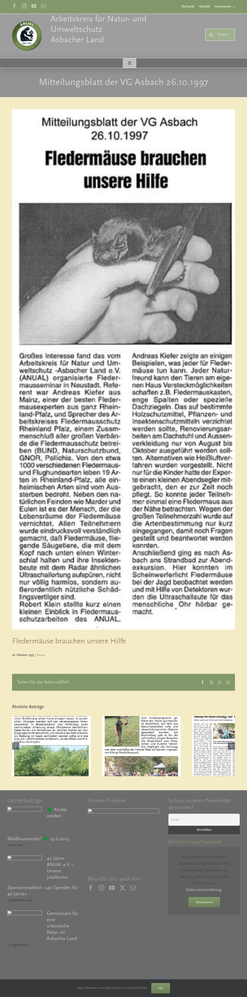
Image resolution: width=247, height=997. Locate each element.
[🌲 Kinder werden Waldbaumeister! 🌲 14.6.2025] (24, 821)
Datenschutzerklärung (203, 890)
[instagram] (24, 6)
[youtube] (33, 6)
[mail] (43, 6)
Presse (41, 655)
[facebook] (14, 6)
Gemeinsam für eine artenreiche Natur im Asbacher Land (62, 926)
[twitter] (122, 888)
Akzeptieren (204, 902)
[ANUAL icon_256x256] (27, 23)
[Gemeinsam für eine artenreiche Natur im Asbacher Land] (24, 925)
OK (160, 988)
